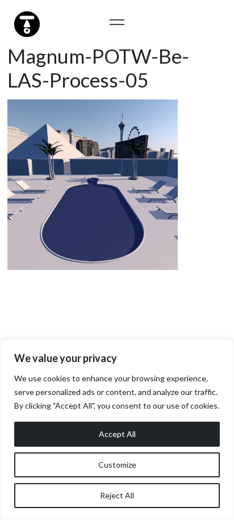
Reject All (117, 495)
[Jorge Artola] (25, 22)
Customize (117, 464)
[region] (117, 429)
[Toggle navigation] (117, 22)
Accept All (117, 434)
